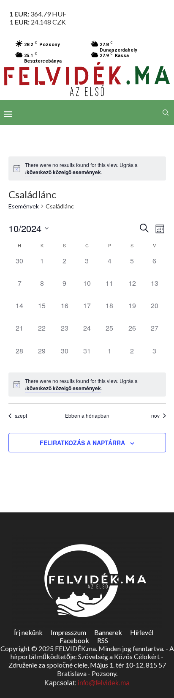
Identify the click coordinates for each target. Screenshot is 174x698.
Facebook (74, 640)
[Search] (165, 112)
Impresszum (68, 632)
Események (23, 206)
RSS (102, 640)
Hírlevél (141, 632)
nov (155, 415)
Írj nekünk (28, 632)
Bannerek (108, 632)
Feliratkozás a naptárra (82, 442)
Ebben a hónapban (87, 415)
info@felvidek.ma (104, 683)
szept (21, 415)
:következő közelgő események (63, 172)
